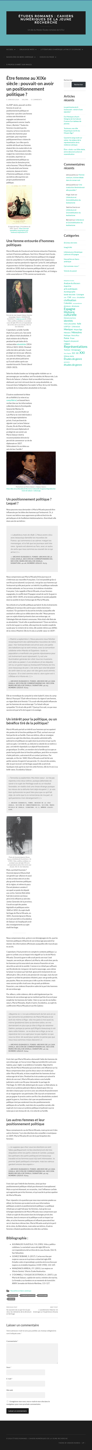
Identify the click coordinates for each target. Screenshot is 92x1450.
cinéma (74, 297)
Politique (67, 335)
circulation (13, 1295)
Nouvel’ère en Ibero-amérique (19, 57)
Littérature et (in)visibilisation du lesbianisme (73, 200)
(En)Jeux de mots (27, 49)
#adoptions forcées (69, 280)
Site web (9, 1390)
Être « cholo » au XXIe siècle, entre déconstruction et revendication (74, 151)
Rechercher (68, 80)
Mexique (68, 329)
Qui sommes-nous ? (71, 266)
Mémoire (67, 333)
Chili (69, 297)
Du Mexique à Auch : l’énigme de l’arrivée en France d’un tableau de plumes (72, 120)
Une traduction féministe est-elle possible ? (75, 187)
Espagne (11, 1299)
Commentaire (12, 1341)
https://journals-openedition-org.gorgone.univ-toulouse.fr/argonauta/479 (19, 230)
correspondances (28, 1295)
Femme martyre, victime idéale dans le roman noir (75, 177)
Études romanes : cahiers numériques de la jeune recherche (46, 19)
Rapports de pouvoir (71, 341)
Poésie (66, 338)
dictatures (75, 306)
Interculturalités (70, 324)
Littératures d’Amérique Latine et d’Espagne (61, 49)
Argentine (67, 286)
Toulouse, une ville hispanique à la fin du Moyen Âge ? (72, 130)
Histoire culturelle (70, 313)
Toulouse (67, 350)
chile (65, 297)
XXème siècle (69, 356)
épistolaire (42, 1295)
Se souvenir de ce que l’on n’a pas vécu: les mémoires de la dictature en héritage (18, 1310)
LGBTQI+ (67, 327)
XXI (82, 352)
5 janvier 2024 (12, 99)
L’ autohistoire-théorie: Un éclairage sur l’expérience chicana (45, 1309)
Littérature (76, 327)
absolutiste (21, 344)
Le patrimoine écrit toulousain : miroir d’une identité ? (73, 109)
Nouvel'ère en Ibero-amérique (20, 1291)
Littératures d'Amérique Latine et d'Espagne (73, 253)
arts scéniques (70, 289)
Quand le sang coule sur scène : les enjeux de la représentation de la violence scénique (73, 141)
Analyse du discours (72, 283)
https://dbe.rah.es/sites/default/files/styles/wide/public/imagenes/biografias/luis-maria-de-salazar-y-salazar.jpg (31, 490)
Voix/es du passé (47, 57)
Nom (8, 1367)
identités (68, 320)
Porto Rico (75, 335)
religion (67, 344)
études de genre (73, 364)
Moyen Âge (78, 330)
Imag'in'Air (68, 247)
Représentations (75, 346)
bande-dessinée (69, 295)
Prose (72, 338)
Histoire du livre (70, 318)
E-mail (9, 1379)
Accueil (9, 49)
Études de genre (73, 359)
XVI (73, 353)
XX (77, 353)
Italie (79, 323)
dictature (67, 306)
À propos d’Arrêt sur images (19, 64)
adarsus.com (20, 319)
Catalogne (80, 295)
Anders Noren (73, 1443)
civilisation (70, 300)
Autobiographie (69, 292)
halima (25, 99)
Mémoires (76, 332)
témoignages (76, 350)
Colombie (68, 303)
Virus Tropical (67, 353)
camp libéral (11, 400)
